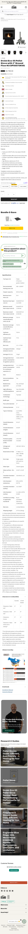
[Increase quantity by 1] (14, 194)
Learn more (22, 203)
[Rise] (3, 897)
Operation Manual (7, 692)
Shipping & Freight (11, 925)
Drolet (3, 58)
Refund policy (14, 928)
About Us (3, 925)
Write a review (14, 870)
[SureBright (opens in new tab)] (25, 182)
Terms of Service (12, 926)
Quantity (2, 191)
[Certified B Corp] (8, 897)
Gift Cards (5, 926)
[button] (3, 52)
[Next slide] (26, 52)
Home (2, 18)
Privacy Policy (20, 926)
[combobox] (14, 11)
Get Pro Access (8, 730)
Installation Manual (7, 690)
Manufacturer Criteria (20, 925)
